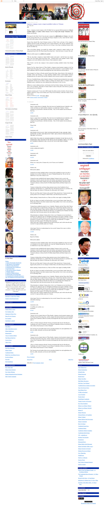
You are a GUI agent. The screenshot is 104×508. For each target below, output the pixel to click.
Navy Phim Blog (82, 453)
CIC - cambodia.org (82, 435)
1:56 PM (31, 353)
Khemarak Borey (82, 442)
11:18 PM (32, 231)
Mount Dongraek (82, 374)
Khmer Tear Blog (82, 379)
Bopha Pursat (81, 376)
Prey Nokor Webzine (10, 372)
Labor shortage (41, 97)
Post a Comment (30, 357)
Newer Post (29, 359)
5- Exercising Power (9, 268)
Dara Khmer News (82, 390)
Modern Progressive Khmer (84, 451)
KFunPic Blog (81, 372)
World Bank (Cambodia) (83, 399)
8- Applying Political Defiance (12, 273)
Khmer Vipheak (81, 417)
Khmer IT (80, 410)
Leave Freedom (81, 394)
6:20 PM (31, 143)
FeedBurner (91, 158)
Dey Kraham (8, 318)
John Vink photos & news (11, 329)
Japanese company (33, 97)
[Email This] (42, 96)
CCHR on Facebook (82, 392)
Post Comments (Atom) (38, 363)
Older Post (70, 359)
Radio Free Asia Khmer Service (12, 355)
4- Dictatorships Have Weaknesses (13, 267)
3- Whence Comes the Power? (12, 265)
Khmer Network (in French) (84, 448)
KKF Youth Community (10, 376)
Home (50, 359)
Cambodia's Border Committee (85, 430)
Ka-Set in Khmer (9, 357)
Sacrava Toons (81, 460)
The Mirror (7, 326)
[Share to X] (45, 96)
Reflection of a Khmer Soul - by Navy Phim (88, 480)
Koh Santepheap (9, 361)
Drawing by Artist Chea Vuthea (12, 296)
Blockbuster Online (85, 503)
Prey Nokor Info (9, 367)
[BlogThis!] (44, 96)
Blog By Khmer (81, 424)
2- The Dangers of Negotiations (12, 264)
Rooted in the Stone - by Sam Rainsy (86, 478)
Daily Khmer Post (82, 367)
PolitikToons (81, 455)
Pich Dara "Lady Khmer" (84, 383)
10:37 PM (32, 164)
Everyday (7, 359)
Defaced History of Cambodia (85, 415)
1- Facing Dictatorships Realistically (13, 262)
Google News (8, 340)
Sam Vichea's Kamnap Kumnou (85, 462)
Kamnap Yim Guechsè (83, 437)
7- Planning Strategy (10, 271)
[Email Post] (40, 95)
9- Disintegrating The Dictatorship (13, 274)
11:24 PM (32, 301)
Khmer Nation (8, 350)
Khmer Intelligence (9, 331)
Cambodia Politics (9, 352)
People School (81, 397)
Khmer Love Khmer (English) (85, 408)
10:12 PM (32, 157)
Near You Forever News (83, 388)
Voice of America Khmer (11, 335)
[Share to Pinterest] (48, 96)
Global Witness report (10, 309)
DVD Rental (93, 503)
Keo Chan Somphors (83, 403)
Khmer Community (82, 421)
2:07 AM (31, 310)
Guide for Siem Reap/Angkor (12, 298)
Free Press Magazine (10, 348)
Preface (7, 261)
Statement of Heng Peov (10, 314)
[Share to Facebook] (46, 96)
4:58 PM (31, 112)
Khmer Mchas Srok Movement (85, 444)
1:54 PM (31, 332)
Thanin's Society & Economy (84, 401)
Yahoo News (8, 342)
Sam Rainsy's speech (10, 320)
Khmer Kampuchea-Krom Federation (13, 374)
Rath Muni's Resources (83, 381)
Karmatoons (81, 439)
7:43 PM (31, 150)
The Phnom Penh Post (10, 338)
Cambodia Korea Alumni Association (86, 385)
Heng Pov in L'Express (10, 316)
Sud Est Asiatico (82, 464)
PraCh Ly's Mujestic (82, 457)
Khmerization (8, 333)
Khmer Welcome (82, 412)
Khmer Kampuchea (82, 369)
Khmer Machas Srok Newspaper (85, 419)
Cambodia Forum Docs (83, 426)
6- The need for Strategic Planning (13, 270)
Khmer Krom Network (10, 369)
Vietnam (45, 97)
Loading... (7, 304)
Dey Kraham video (9, 311)
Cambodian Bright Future (84, 433)
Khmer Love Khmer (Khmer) (84, 406)
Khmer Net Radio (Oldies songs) (85, 446)
